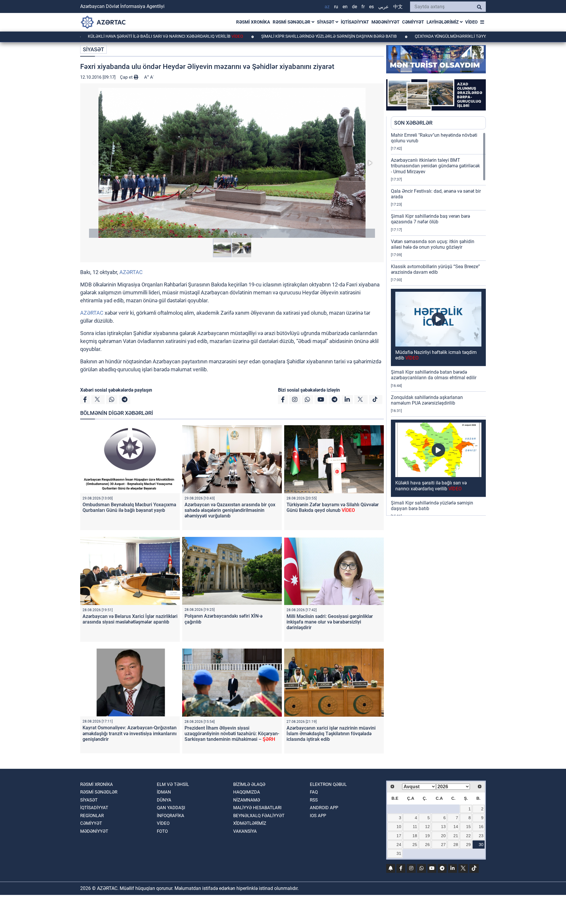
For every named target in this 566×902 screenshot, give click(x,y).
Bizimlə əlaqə (249, 784)
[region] (438, 323)
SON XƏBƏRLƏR (413, 123)
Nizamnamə (246, 800)
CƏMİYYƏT (413, 22)
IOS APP (318, 815)
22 (468, 835)
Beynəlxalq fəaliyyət (258, 815)
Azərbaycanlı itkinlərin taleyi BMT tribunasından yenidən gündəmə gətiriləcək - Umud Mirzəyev (435, 165)
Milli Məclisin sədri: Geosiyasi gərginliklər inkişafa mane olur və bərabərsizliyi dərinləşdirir (330, 622)
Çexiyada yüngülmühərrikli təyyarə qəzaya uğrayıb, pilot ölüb (440, 36)
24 (398, 844)
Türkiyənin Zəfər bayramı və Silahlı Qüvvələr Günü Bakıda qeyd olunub (333, 507)
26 (427, 844)
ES (371, 6)
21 (455, 835)
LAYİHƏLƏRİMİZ (443, 22)
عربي (383, 6)
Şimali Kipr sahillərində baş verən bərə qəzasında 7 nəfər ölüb (430, 219)
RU (336, 6)
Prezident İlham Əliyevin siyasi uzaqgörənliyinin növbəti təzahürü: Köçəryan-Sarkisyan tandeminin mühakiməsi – (232, 733)
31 (398, 853)
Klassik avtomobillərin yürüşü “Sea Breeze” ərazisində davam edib (435, 269)
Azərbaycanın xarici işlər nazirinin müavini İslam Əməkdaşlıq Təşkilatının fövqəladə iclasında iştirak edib (331, 733)
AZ (327, 6)
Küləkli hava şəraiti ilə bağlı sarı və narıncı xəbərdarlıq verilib (122, 36)
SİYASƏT (326, 22)
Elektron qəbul (328, 784)
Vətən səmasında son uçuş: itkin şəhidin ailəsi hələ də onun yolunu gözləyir (432, 244)
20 (443, 835)
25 (414, 844)
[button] (232, 163)
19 (427, 835)
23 (481, 835)
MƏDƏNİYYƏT (385, 22)
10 (398, 826)
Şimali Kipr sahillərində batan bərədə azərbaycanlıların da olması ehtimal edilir (433, 374)
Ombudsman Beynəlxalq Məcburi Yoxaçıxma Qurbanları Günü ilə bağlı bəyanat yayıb (129, 507)
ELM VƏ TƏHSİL (173, 784)
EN (345, 6)
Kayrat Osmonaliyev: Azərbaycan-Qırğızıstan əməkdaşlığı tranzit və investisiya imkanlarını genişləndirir (130, 733)
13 (443, 826)
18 (414, 835)
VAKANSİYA (245, 831)
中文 (398, 6)
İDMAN (164, 792)
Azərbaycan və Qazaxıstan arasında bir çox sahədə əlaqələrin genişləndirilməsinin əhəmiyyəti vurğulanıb (230, 510)
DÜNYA (164, 800)
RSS (314, 800)
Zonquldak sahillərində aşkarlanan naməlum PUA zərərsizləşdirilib (427, 400)
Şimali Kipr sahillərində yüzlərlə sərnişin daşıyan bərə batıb (286, 36)
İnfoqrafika (170, 815)
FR (363, 6)
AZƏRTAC (131, 272)
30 (481, 844)
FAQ (314, 792)
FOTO (162, 831)
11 (415, 826)
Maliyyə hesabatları (257, 807)
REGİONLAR (92, 815)
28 (455, 844)
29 (468, 844)
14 (455, 826)
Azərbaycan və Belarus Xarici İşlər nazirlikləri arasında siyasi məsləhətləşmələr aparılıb (130, 619)
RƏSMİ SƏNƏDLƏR (292, 22)
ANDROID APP (324, 807)
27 (443, 844)
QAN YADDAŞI (171, 807)
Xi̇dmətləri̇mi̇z (249, 823)
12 (427, 826)
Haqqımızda (246, 792)
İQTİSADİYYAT (355, 22)
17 (398, 835)
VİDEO (471, 22)
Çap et (127, 77)
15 (468, 826)
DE (354, 6)
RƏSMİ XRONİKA (253, 22)
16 (481, 826)
